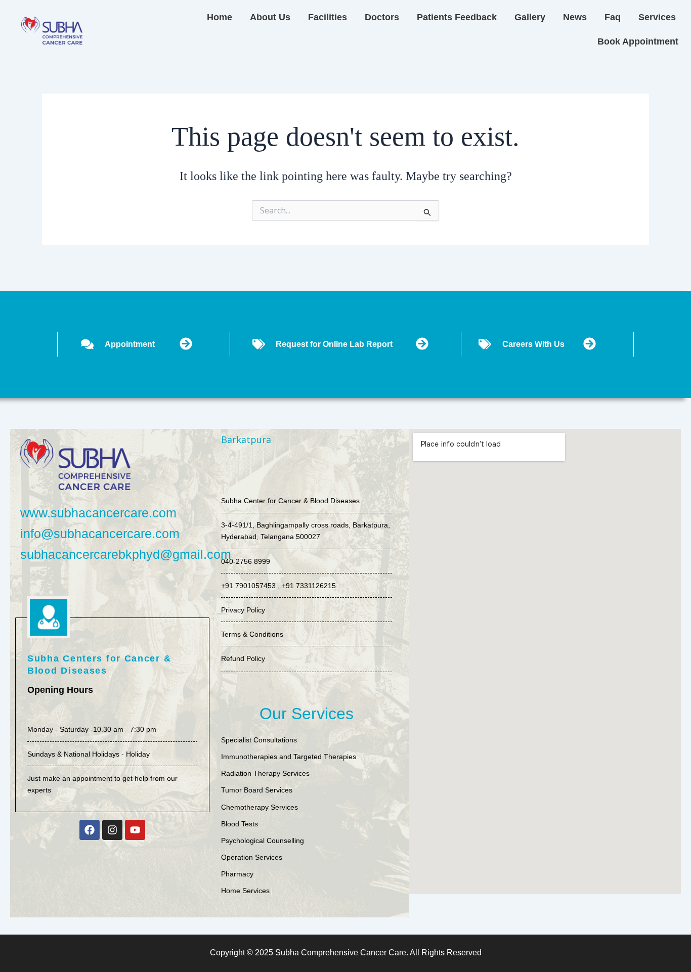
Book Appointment (637, 41)
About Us (270, 17)
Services (657, 17)
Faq (612, 17)
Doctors (382, 17)
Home (219, 17)
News (575, 17)
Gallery (529, 17)
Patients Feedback (457, 17)
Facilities (327, 17)
